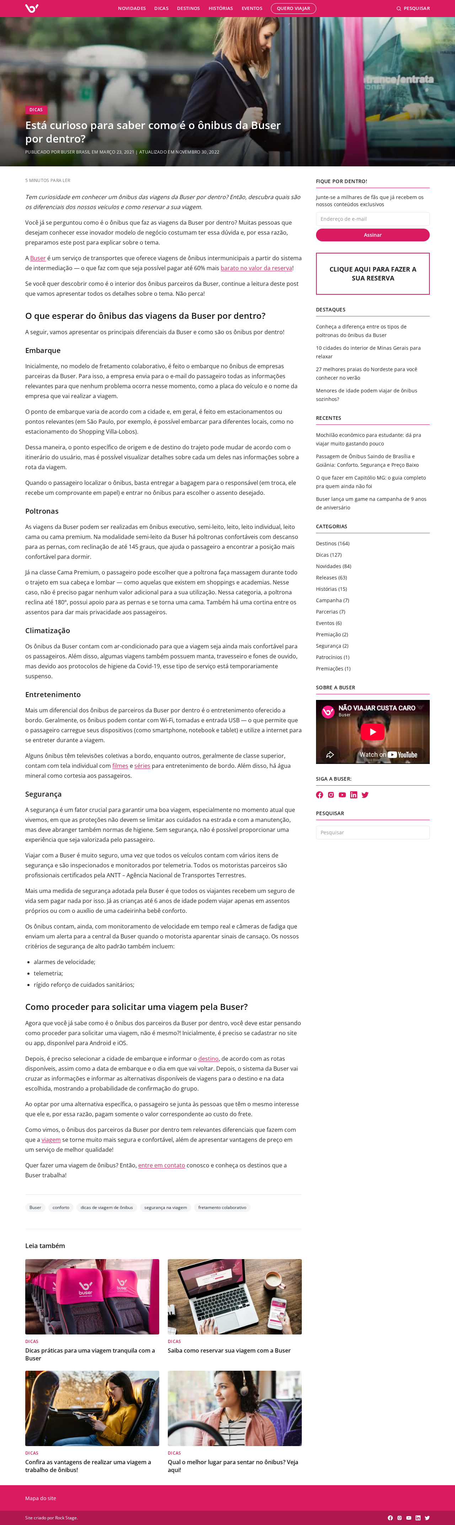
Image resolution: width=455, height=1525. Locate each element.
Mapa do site (40, 1498)
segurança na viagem (165, 1207)
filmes (120, 766)
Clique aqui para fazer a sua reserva (373, 273)
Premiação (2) (332, 634)
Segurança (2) (332, 645)
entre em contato (161, 1165)
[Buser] (31, 8)
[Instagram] (330, 794)
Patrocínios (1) (332, 657)
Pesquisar (417, 8)
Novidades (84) (333, 566)
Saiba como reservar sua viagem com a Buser (229, 1350)
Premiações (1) (333, 668)
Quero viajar (293, 8)
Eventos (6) (329, 623)
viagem (51, 1140)
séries (142, 766)
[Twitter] (365, 794)
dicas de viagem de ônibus (107, 1207)
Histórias (221, 8)
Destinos (188, 8)
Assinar (373, 234)
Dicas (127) (329, 554)
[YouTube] (342, 794)
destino (208, 1059)
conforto (61, 1207)
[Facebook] (319, 794)
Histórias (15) (331, 588)
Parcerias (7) (330, 611)
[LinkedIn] (353, 794)
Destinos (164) (332, 543)
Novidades (132, 8)
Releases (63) (331, 577)
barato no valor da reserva (256, 268)
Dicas (161, 8)
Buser (38, 258)
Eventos (252, 8)
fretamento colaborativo (222, 1207)
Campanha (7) (332, 600)
